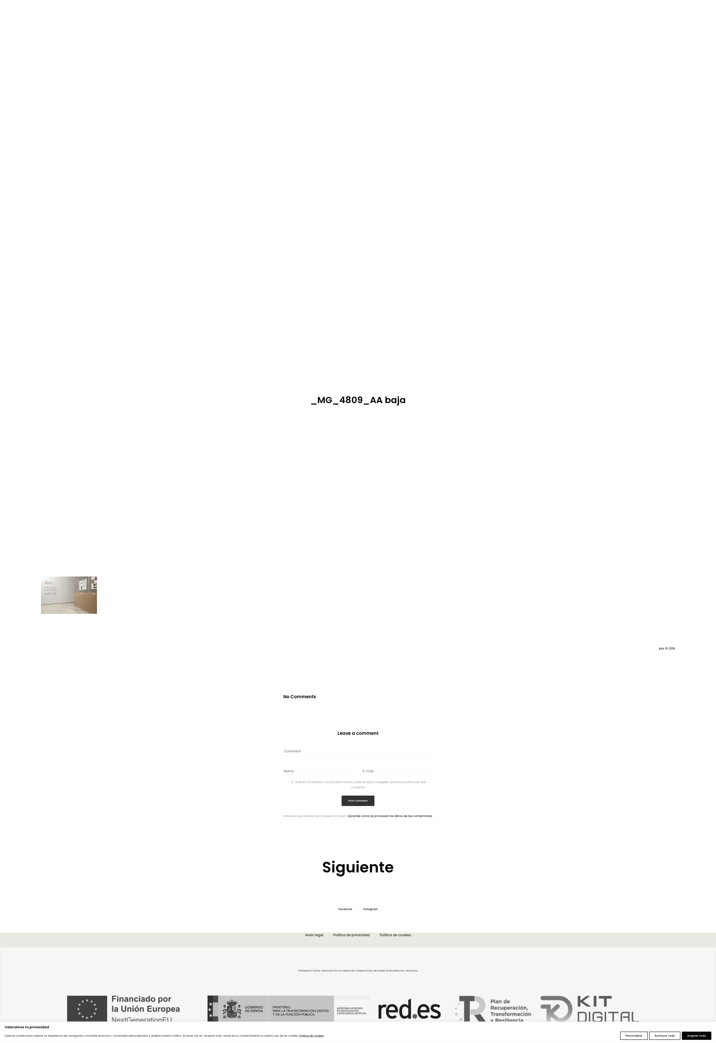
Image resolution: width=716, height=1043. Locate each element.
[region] (358, 1032)
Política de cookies (311, 1036)
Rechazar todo (665, 1036)
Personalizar (634, 1036)
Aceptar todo (696, 1036)
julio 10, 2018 (667, 854)
